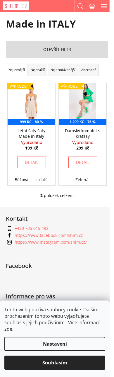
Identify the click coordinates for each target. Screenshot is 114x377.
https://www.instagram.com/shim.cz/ (51, 242)
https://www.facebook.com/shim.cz (49, 235)
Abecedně (88, 69)
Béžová (21, 179)
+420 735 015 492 (32, 228)
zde (8, 329)
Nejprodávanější (63, 69)
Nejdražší (38, 69)
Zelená (82, 179)
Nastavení (55, 344)
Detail (31, 162)
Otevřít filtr (57, 49)
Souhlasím (54, 362)
